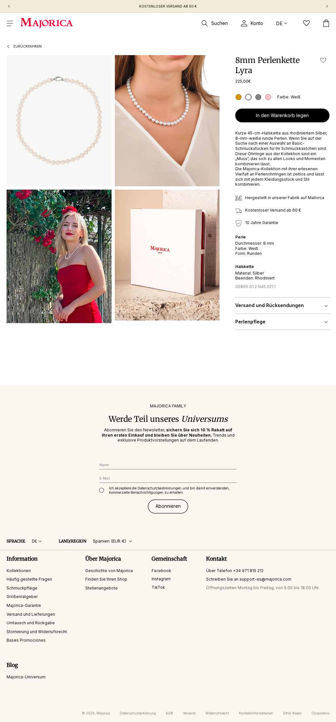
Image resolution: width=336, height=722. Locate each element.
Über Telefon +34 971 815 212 (234, 570)
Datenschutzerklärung (138, 713)
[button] (10, 23)
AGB (169, 713)
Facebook (161, 570)
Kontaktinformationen (256, 713)
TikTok (158, 587)
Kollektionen (19, 570)
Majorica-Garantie (24, 605)
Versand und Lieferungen (31, 614)
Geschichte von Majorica (109, 570)
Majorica (103, 713)
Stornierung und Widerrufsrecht (37, 631)
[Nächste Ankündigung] (327, 6)
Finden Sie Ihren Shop (106, 579)
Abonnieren (168, 506)
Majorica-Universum (26, 676)
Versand (189, 713)
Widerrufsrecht (217, 713)
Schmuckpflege (22, 588)
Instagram (161, 578)
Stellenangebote (101, 588)
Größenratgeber (22, 596)
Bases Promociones (26, 640)
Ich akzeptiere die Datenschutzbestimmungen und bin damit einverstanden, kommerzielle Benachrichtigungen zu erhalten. (169, 490)
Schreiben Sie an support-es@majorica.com (248, 579)
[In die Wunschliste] (323, 60)
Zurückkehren (27, 46)
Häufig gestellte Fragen (29, 579)
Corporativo (320, 713)
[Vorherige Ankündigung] (9, 6)
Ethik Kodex (292, 713)
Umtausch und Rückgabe (31, 622)
